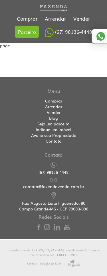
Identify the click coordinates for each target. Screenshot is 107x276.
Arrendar (56, 18)
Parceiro (27, 31)
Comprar (28, 18)
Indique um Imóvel (53, 129)
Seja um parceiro (53, 124)
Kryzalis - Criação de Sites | (47, 263)
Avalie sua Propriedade (53, 135)
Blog (53, 118)
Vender (81, 18)
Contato (54, 141)
